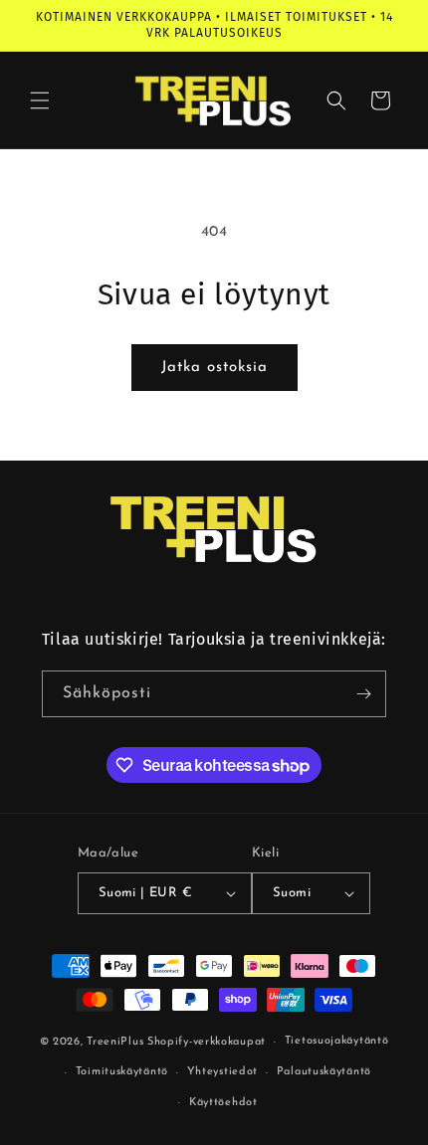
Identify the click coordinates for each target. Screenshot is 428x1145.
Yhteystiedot (222, 1071)
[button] (40, 100)
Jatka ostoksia (214, 367)
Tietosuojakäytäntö (337, 1041)
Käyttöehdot (223, 1102)
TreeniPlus (115, 1042)
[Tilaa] (363, 693)
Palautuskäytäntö (324, 1071)
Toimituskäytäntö (122, 1071)
